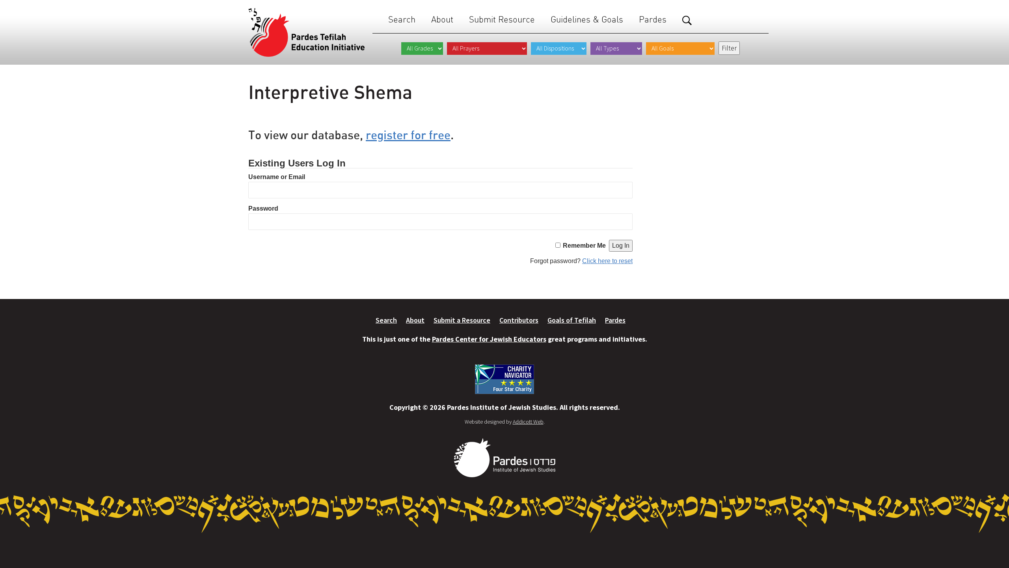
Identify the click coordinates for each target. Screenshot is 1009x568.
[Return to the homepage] (306, 32)
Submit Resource (502, 19)
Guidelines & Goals (587, 19)
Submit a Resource (462, 320)
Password (263, 208)
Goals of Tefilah (571, 320)
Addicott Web (528, 421)
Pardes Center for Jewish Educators (489, 339)
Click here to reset (607, 261)
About (442, 19)
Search (401, 19)
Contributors (518, 320)
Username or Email (276, 177)
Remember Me (584, 245)
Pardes (652, 19)
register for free (408, 134)
